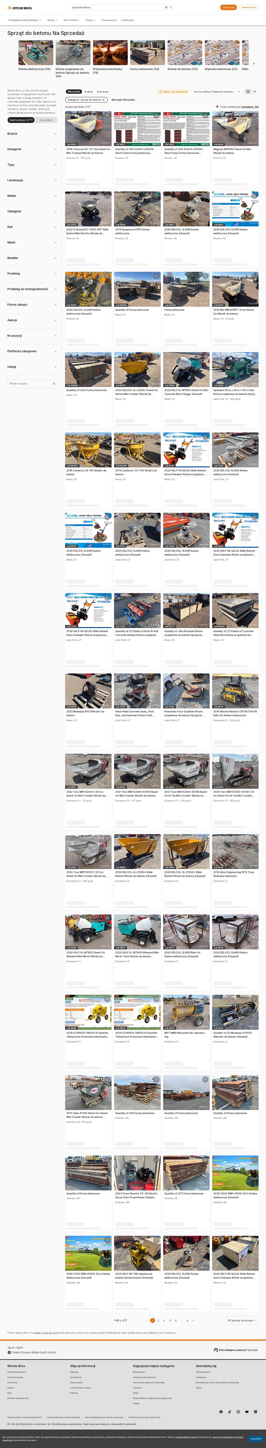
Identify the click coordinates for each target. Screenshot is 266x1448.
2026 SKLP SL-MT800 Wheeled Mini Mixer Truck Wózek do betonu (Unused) (137, 956)
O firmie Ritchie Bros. (16, 1372)
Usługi (89, 20)
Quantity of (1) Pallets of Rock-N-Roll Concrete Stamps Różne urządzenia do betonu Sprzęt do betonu (136, 635)
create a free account (45, 1332)
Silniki (135, 1393)
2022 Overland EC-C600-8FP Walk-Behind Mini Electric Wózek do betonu (87, 233)
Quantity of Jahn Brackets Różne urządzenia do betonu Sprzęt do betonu (183, 635)
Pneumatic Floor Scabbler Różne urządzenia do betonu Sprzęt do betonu (183, 715)
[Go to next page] (193, 1320)
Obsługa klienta (203, 1372)
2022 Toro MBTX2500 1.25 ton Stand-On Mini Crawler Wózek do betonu (86, 795)
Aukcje (51, 20)
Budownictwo (139, 1372)
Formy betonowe (174, 309)
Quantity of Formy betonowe (132, 309)
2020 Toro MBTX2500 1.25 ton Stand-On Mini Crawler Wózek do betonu (86, 876)
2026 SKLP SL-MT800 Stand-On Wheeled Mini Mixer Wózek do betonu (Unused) (85, 956)
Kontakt (253, 1350)
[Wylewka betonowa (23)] (222, 73)
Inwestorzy (12, 1382)
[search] (54, 384)
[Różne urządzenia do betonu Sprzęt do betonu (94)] (73, 81)
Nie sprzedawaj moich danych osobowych (104, 1417)
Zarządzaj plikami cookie (186, 1437)
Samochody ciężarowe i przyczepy (149, 1382)
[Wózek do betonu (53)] (185, 73)
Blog (9, 1393)
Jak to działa (70, 20)
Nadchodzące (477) (21, 120)
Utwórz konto (249, 7)
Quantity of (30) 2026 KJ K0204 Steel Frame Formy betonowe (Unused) (134, 153)
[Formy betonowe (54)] (147, 73)
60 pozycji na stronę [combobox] (240, 1320)
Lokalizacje (127, 20)
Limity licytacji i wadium (80, 1388)
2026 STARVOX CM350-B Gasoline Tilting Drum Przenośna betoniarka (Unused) (87, 1036)
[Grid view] (247, 91)
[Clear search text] (166, 7)
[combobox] (217, 91)
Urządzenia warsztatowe (144, 1377)
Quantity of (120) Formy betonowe (86, 390)
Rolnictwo (137, 1388)
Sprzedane (46, 120)
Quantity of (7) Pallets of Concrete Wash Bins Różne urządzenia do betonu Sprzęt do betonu (233, 635)
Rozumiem (256, 1439)
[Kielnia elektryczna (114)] (35, 73)
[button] (35, 57)
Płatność (74, 1393)
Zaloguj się (228, 7)
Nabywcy (74, 1372)
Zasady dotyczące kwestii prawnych (63, 1417)
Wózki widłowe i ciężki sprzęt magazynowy (152, 1398)
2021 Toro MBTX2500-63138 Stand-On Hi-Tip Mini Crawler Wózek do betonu (186, 795)
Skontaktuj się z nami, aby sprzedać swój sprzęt (217, 1382)
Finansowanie (109, 20)
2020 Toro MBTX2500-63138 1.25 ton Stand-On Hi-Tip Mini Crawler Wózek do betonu (233, 795)
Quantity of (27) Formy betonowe (184, 1193)
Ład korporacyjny (15, 1377)
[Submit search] (171, 7)
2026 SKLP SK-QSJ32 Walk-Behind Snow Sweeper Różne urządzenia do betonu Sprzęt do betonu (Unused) (186, 474)
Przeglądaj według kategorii (24, 20)
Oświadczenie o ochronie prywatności (24, 1417)
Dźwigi (136, 1403)
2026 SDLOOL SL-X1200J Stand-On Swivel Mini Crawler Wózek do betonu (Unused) (136, 394)
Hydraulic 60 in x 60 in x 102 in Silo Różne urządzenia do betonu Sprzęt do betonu (234, 394)
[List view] (255, 91)
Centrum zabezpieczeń (18, 1398)
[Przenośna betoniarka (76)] (110, 77)
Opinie (199, 1388)
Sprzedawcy (76, 1377)
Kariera (10, 1388)
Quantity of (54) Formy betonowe (134, 1113)
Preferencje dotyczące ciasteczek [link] (144, 1417)
